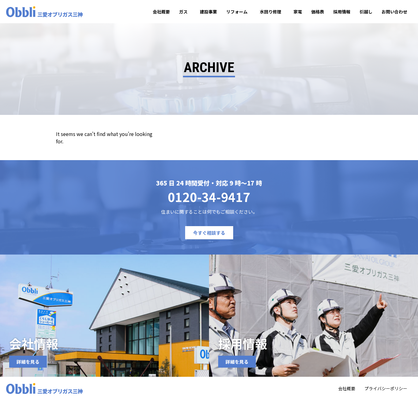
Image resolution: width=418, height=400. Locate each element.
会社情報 (33, 343)
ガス (183, 12)
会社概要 (161, 12)
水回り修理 (270, 12)
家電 (297, 12)
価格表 (317, 12)
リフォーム (237, 12)
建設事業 (208, 12)
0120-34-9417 (209, 197)
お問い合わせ (394, 12)
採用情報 (341, 12)
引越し (366, 12)
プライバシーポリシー (385, 388)
